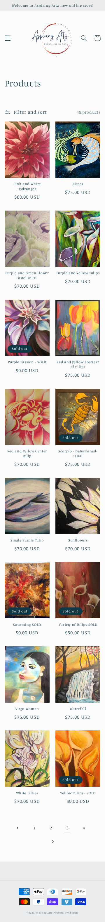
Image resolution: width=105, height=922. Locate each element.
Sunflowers (78, 540)
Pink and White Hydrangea (27, 186)
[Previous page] (17, 828)
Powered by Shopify (65, 912)
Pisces (78, 184)
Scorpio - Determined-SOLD (77, 453)
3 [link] (67, 828)
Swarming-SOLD (27, 624)
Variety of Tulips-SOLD (78, 624)
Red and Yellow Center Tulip (27, 453)
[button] (7, 38)
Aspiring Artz (44, 912)
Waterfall (78, 708)
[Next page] (52, 841)
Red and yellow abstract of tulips (78, 364)
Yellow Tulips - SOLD (78, 793)
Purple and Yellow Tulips (78, 273)
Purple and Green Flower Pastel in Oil (27, 275)
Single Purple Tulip (27, 540)
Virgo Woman (27, 708)
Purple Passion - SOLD (27, 362)
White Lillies (27, 793)
